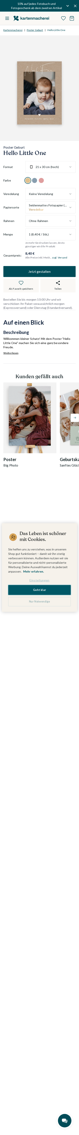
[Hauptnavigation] (7, 18)
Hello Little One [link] (56, 30)
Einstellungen (39, 580)
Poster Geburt (35, 30)
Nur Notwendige (39, 601)
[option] (27, 180)
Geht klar (39, 590)
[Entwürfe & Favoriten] (63, 18)
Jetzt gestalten (39, 271)
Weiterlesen (10, 353)
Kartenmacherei (13, 30)
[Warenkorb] (72, 18)
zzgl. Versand (59, 257)
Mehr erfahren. (33, 571)
